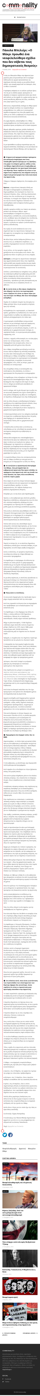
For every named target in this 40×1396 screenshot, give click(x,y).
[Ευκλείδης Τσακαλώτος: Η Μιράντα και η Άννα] (20, 1267)
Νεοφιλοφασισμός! (10, 1297)
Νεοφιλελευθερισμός (9, 1149)
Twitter (7, 1382)
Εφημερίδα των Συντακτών (19, 69)
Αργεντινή (22, 1149)
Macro (5, 1163)
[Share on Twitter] (4, 1135)
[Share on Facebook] (10, 1135)
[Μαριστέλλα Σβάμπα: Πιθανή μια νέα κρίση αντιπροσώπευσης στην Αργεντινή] (20, 1320)
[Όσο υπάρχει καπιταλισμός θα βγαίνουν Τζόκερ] (20, 1239)
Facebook (8, 1379)
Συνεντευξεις (8, 45)
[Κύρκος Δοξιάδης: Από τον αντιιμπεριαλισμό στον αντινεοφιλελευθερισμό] (20, 1208)
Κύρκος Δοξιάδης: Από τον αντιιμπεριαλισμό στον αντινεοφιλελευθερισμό (12, 1212)
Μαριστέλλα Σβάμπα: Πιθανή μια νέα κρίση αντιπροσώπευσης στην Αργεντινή (19, 1324)
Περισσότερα (7, 1369)
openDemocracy (16, 1120)
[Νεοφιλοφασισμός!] (20, 1294)
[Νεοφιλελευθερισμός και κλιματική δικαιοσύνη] (20, 1180)
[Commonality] (20, 11)
